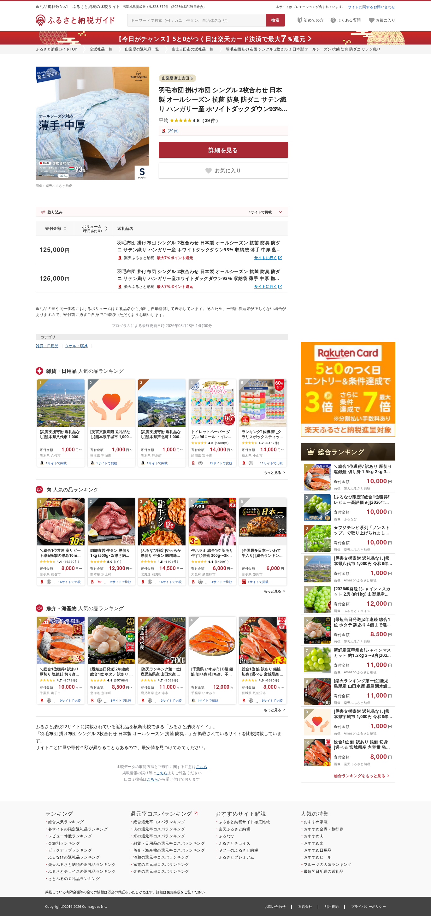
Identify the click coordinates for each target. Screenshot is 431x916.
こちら (201, 766)
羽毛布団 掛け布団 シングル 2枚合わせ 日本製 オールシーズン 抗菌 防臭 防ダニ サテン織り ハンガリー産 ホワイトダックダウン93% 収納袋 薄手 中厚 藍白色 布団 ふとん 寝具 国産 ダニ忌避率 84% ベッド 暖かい (222, 109)
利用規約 (332, 906)
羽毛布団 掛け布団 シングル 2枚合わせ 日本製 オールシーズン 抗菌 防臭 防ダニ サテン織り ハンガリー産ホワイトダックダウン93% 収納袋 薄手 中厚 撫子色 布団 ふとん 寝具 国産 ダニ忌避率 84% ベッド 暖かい (198, 275)
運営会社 (305, 906)
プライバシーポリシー (368, 906)
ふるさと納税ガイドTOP (56, 49)
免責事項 (173, 891)
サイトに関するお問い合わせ (371, 6)
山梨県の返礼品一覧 (142, 49)
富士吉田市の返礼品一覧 (192, 49)
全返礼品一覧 (101, 49)
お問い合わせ (275, 906)
